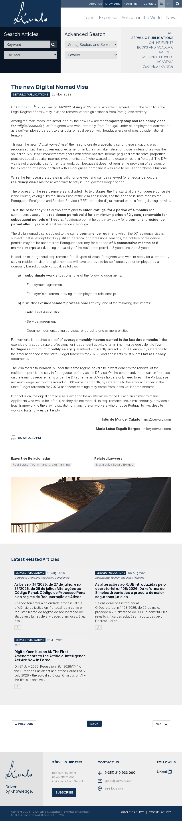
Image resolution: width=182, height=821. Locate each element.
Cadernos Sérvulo (157, 57)
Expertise (108, 17)
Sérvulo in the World (142, 17)
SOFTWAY (58, 815)
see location (113, 788)
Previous (23, 724)
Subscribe (64, 792)
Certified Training (158, 66)
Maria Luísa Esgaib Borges (114, 464)
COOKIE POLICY (160, 812)
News (172, 17)
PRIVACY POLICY (132, 812)
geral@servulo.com (118, 780)
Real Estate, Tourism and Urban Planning (41, 464)
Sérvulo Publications (152, 38)
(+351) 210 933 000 (119, 772)
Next (162, 724)
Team (89, 17)
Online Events (161, 43)
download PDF (30, 438)
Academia (165, 62)
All (171, 33)
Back (94, 724)
